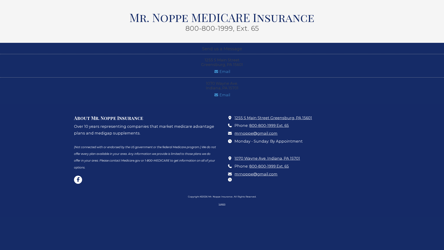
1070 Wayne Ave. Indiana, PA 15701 (267, 158)
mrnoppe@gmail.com (256, 133)
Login (222, 204)
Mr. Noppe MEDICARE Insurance (222, 17)
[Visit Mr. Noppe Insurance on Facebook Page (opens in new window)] (78, 180)
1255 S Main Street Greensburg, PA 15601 (273, 118)
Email (224, 71)
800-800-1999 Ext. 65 (269, 125)
